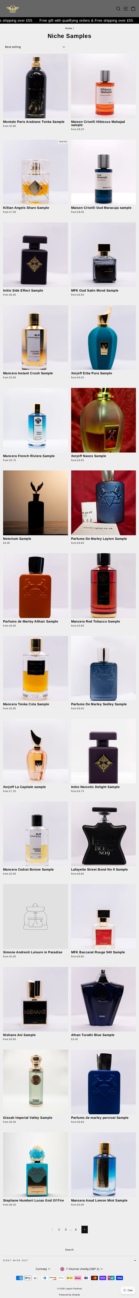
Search (69, 1249)
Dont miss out (15, 1260)
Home (68, 28)
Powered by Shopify (69, 1294)
